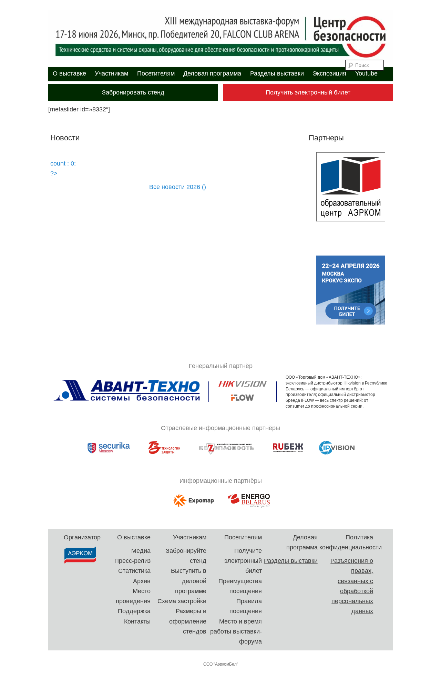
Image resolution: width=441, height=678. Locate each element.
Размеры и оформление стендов (187, 621)
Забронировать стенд (133, 92)
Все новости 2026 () (177, 186)
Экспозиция (329, 73)
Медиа (141, 550)
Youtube (366, 73)
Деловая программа (212, 73)
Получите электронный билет (243, 561)
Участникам (111, 73)
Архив (142, 581)
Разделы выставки (277, 73)
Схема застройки (181, 601)
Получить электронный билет (308, 92)
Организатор (82, 537)
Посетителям (156, 73)
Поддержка (134, 611)
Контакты (137, 621)
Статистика (134, 570)
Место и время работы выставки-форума (236, 631)
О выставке (69, 73)
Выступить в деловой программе (188, 581)
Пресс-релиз (132, 560)
